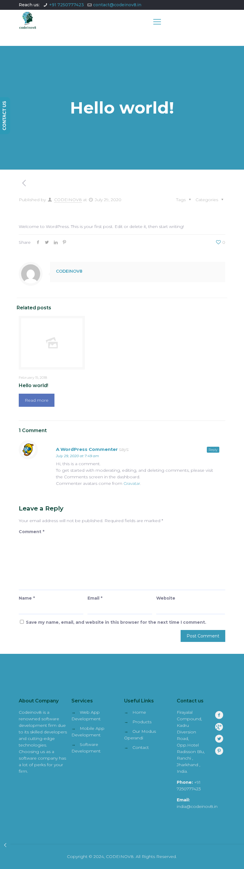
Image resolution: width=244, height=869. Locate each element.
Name (27, 598)
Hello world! (33, 385)
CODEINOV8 (68, 199)
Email (94, 598)
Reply (213, 450)
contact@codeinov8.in (117, 4)
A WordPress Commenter (87, 449)
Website (165, 598)
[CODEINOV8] (28, 28)
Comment (31, 531)
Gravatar (131, 483)
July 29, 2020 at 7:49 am (77, 456)
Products (141, 721)
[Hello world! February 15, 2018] (5, 845)
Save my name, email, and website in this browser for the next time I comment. (116, 622)
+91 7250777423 (66, 4)
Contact (140, 747)
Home (139, 712)
